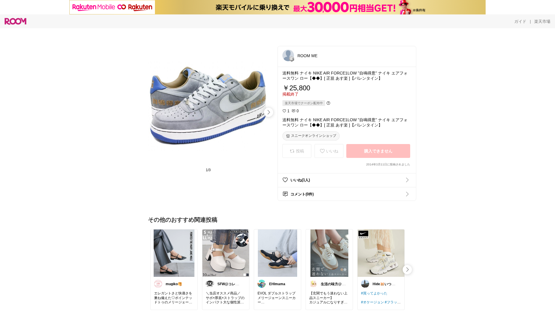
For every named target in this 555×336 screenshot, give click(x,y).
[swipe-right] (268, 112)
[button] (288, 55)
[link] (174, 252)
